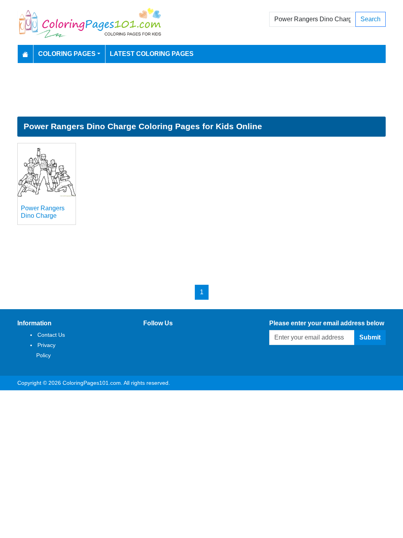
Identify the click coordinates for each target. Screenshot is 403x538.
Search (370, 19)
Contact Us (51, 335)
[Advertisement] (201, 89)
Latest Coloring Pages (152, 53)
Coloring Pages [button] (67, 53)
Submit (370, 337)
